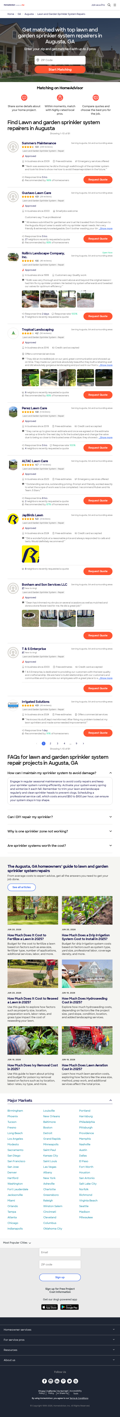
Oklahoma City (52, 1228)
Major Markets (20, 1100)
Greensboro (51, 1195)
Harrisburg (86, 1116)
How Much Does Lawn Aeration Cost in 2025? (85, 1067)
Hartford (13, 1178)
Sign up (60, 1277)
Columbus (49, 1223)
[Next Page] (83, 743)
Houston (84, 1172)
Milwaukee (86, 1217)
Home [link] (11, 14)
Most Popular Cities (15, 1242)
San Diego (14, 1155)
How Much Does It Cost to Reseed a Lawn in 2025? (33, 1000)
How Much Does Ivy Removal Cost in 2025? (33, 1067)
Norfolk (83, 1189)
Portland (84, 1110)
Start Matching (60, 70)
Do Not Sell (62, 1392)
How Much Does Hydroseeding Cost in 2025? (84, 1000)
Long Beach (15, 1133)
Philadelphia (87, 1122)
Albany (47, 1172)
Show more (106, 228)
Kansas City (50, 1155)
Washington (15, 1183)
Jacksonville (15, 1195)
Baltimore (49, 1122)
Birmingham (15, 1110)
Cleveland (49, 1217)
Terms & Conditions (79, 1398)
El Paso (83, 1161)
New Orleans (51, 1116)
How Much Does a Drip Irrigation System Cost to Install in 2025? (86, 937)
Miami (11, 1200)
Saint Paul (49, 1150)
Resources (10, 1350)
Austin (83, 1150)
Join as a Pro (98, 5)
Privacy (41, 1392)
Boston (47, 1127)
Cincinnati (49, 1211)
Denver (12, 1172)
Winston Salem (52, 1206)
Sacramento (15, 1150)
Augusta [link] (29, 14)
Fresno (12, 1127)
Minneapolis (50, 1144)
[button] (30, 299)
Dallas (83, 1155)
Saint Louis (50, 1161)
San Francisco (16, 1161)
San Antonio (87, 1178)
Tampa (12, 1211)
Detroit (47, 1133)
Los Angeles (15, 1138)
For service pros (14, 1340)
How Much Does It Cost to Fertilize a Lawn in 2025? (27, 937)
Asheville (49, 1183)
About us (9, 1360)
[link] (60, 147)
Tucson (12, 1122)
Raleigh (48, 1200)
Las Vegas (49, 1167)
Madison (84, 1211)
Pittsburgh (85, 1127)
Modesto (13, 1144)
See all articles (21, 887)
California (51, 1392)
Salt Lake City (88, 1183)
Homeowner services (17, 1329)
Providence (86, 1133)
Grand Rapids (52, 1138)
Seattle (84, 1206)
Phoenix (13, 1116)
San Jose (13, 1167)
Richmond (85, 1195)
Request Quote (98, 179)
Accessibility (76, 1392)
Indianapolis (15, 1228)
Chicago (13, 1223)
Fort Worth (86, 1167)
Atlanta (12, 1217)
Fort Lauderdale (18, 1189)
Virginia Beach (88, 1200)
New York (49, 1178)
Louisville (49, 1110)
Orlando (13, 1206)
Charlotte (49, 1189)
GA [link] (19, 14)
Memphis (85, 1138)
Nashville (84, 1144)
